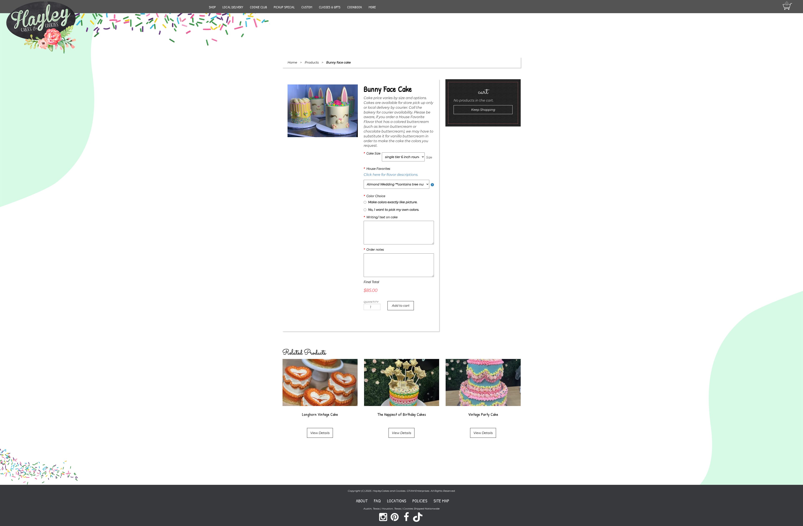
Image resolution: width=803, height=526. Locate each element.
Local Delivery (232, 7)
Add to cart (400, 306)
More (372, 7)
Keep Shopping (483, 110)
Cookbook (354, 7)
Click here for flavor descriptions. (391, 175)
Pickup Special (284, 7)
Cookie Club (258, 7)
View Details (320, 433)
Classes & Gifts (329, 7)
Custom (306, 7)
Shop (212, 7)
